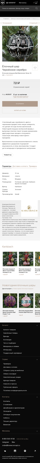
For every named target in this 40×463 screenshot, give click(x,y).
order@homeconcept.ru (11, 445)
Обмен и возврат (9, 374)
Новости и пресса (10, 384)
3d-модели (7, 411)
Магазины (22, 3)
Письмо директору (10, 421)
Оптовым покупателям (11, 415)
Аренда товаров (9, 380)
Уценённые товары (10, 333)
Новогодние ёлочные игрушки (23, 289)
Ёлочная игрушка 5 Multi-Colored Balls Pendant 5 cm (9, 270)
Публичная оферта (10, 387)
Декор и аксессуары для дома (20, 19)
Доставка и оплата (10, 367)
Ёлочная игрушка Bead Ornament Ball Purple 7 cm (9, 312)
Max (13, 442)
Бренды (6, 336)
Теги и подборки (9, 343)
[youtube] (15, 451)
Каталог (5, 325)
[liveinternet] (35, 451)
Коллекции (7, 340)
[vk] (5, 451)
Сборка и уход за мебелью (13, 370)
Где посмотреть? (20, 97)
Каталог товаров (9, 330)
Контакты (5, 397)
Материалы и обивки (11, 346)
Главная (6, 19)
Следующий (33, 23)
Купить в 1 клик (20, 110)
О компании (7, 405)
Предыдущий (7, 23)
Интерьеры (7, 350)
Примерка (7, 364)
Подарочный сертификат (12, 353)
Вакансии (6, 425)
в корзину (20, 104)
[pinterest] (25, 451)
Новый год (7, 155)
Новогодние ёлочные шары (18, 285)
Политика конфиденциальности (15, 390)
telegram (5, 442)
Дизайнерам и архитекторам (13, 408)
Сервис (5, 359)
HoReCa (6, 418)
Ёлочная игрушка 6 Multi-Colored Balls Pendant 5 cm (25, 270)
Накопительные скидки (12, 377)
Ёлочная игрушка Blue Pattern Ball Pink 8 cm (26, 311)
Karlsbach (9, 75)
